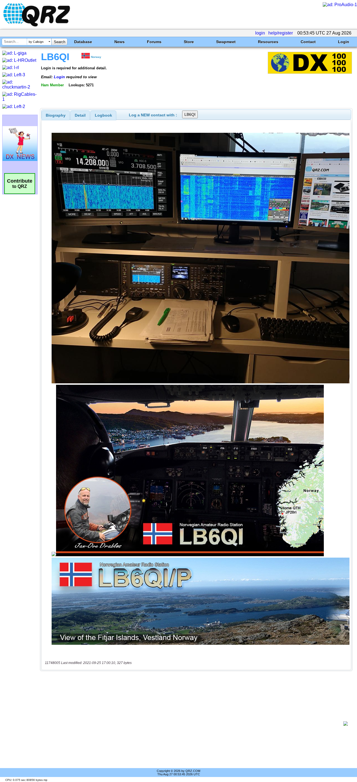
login (260, 33)
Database (83, 42)
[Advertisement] (194, 724)
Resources (268, 42)
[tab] (56, 115)
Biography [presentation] (56, 115)
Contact (308, 42)
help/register (280, 33)
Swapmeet (226, 42)
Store (189, 42)
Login (343, 42)
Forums (154, 42)
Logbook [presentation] (103, 115)
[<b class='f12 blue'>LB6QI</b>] (310, 72)
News (119, 42)
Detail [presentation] (80, 115)
